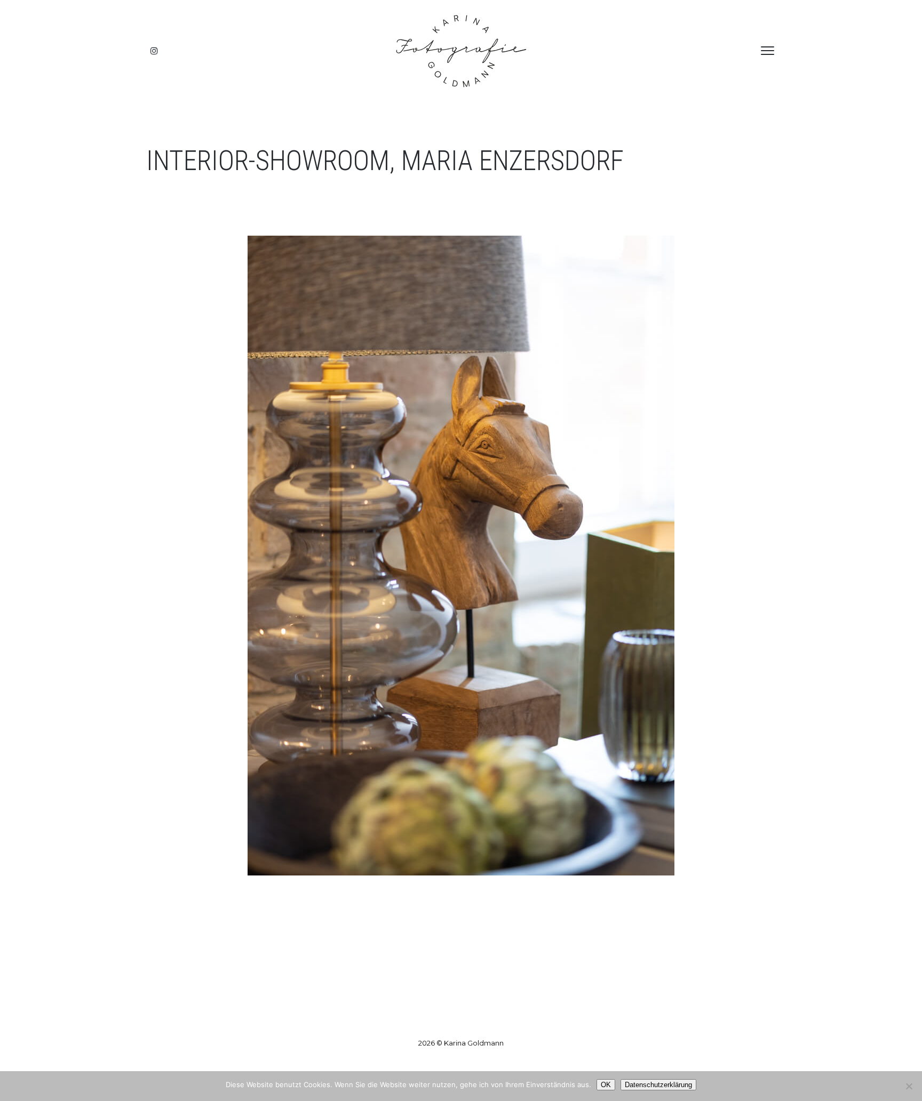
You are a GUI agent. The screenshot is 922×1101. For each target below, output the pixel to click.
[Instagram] (154, 51)
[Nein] (908, 1086)
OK (606, 1085)
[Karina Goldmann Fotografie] (461, 51)
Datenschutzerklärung (658, 1085)
